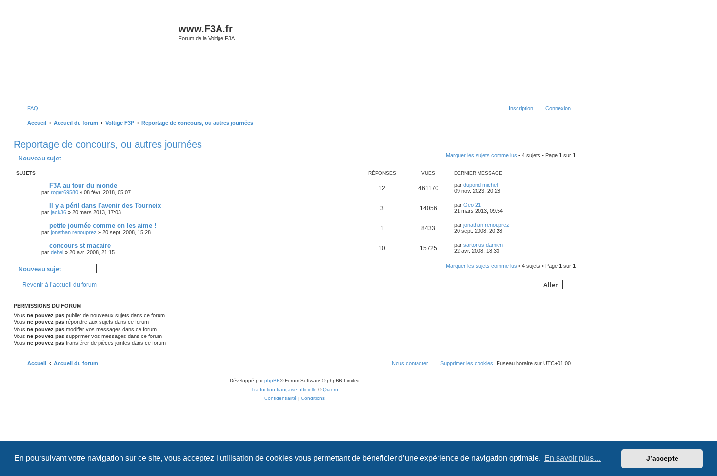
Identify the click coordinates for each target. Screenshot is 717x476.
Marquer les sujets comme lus (481, 155)
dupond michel (480, 185)
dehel (57, 252)
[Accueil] (97, 55)
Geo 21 (472, 205)
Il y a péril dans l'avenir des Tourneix (105, 205)
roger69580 (64, 192)
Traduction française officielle (284, 389)
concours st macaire (80, 245)
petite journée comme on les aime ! (102, 225)
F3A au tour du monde (83, 185)
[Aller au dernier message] (502, 185)
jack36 (58, 212)
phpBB (272, 380)
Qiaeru (330, 389)
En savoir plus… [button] (572, 458)
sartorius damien (483, 245)
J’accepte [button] (662, 458)
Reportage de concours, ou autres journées (108, 144)
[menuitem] (28, 108)
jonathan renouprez (74, 232)
